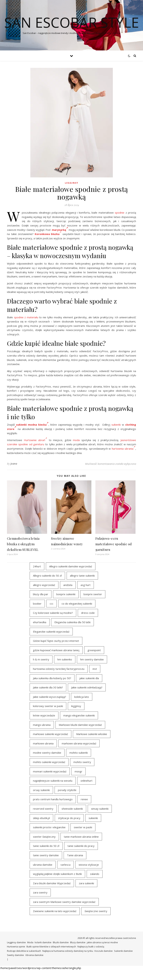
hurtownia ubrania (122, 448)
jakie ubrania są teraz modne (102, 942)
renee (84, 799)
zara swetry (40, 892)
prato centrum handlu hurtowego (53, 799)
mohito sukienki (78, 752)
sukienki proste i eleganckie (49, 827)
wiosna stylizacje (89, 864)
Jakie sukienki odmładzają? (86, 687)
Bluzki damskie (61, 942)
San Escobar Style (71, 22)
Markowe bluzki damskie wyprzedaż (80, 724)
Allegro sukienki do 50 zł (47, 575)
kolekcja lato (81, 696)
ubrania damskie (42, 864)
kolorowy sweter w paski (48, 706)
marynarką (59, 229)
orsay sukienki (41, 790)
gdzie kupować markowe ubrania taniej (56, 650)
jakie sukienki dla (89, 678)
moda (76, 440)
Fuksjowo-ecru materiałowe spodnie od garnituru (113, 544)
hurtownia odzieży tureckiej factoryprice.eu (58, 668)
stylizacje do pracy (69, 818)
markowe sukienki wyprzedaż (50, 734)
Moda (30, 942)
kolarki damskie (43, 942)
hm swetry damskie (92, 659)
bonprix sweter (93, 594)
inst (95, 668)
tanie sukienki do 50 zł (46, 846)
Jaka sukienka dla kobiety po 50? (52, 678)
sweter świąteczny (44, 836)
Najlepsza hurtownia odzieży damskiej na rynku (67, 950)
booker (37, 603)
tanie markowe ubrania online (81, 836)
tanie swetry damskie (46, 855)
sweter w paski (83, 827)
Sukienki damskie (123, 950)
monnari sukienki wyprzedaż (49, 771)
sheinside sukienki (72, 808)
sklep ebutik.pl (41, 818)
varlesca (65, 864)
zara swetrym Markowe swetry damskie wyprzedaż (64, 902)
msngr (78, 771)
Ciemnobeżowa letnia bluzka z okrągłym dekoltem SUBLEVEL (23, 544)
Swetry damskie (15, 955)
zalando (94, 874)
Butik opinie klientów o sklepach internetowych (51, 946)
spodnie (119, 212)
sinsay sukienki (99, 808)
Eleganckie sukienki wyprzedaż (51, 631)
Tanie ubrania (75, 855)
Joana (13, 463)
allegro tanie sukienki (82, 575)
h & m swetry (41, 659)
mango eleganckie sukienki (79, 715)
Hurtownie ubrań (34, 440)
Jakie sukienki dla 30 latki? (48, 687)
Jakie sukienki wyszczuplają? (49, 696)
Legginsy (71, 182)
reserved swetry (43, 808)
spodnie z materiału (26, 317)
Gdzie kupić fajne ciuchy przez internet (56, 640)
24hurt (37, 566)
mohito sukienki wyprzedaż (49, 762)
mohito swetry (82, 762)
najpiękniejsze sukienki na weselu (52, 780)
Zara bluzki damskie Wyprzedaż (52, 883)
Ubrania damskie (34, 955)
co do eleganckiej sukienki (77, 603)
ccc (51, 603)
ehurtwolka (39, 622)
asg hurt (86, 585)
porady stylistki (67, 790)
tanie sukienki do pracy (81, 846)
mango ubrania (42, 724)
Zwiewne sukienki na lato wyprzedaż (54, 911)
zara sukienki (86, 883)
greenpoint (94, 650)
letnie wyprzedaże (44, 715)
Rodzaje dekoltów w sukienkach (24, 950)
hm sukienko (64, 659)
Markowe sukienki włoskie (91, 734)
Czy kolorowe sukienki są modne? (53, 612)
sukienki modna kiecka (31, 424)
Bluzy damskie (77, 942)
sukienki (116, 424)
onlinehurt (86, 780)
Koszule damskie (104, 950)
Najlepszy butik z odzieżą (90, 946)
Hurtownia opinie (16, 946)
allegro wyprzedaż (44, 585)
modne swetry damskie (47, 752)
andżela (67, 585)
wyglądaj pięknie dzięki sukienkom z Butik (57, 874)
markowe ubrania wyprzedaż (79, 743)
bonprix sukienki (65, 594)
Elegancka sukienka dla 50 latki (72, 622)
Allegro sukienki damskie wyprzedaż (70, 566)
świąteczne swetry (96, 911)
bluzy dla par (40, 594)
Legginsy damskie (16, 942)
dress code (88, 612)
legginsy (76, 706)
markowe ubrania (43, 743)
